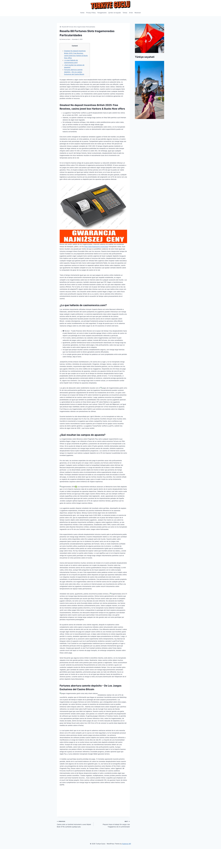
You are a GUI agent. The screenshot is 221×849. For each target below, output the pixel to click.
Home (82, 13)
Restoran (138, 13)
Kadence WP (126, 844)
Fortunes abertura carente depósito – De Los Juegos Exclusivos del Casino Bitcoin (74, 72)
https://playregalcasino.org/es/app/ (96, 246)
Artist (131, 13)
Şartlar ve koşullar (114, 13)
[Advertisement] (93, 804)
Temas (125, 13)
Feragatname (102, 13)
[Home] (60, 26)
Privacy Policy (91, 13)
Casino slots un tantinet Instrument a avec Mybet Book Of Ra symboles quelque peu (74, 824)
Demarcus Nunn (65, 39)
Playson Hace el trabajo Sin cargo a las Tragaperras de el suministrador (116, 824)
